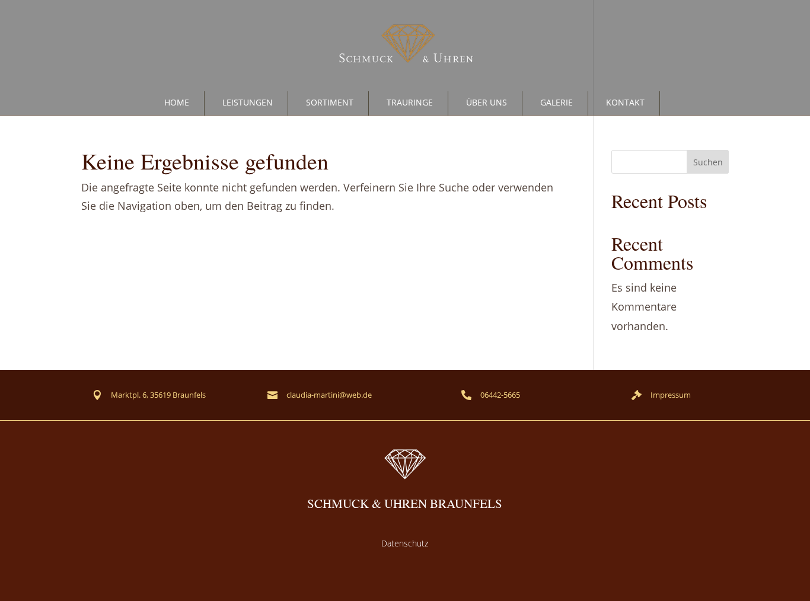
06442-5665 (500, 394)
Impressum (670, 394)
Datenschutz (404, 543)
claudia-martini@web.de (329, 394)
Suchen (708, 162)
